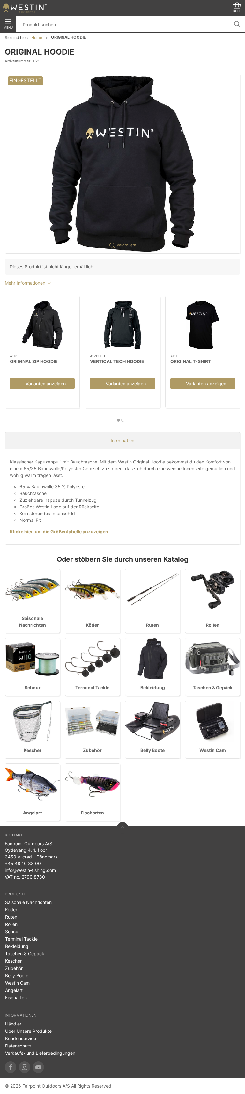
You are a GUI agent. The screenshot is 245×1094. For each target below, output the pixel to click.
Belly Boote (152, 750)
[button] (122, 164)
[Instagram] (24, 1067)
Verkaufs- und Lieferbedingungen (40, 1053)
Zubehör (92, 750)
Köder (92, 625)
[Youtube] (38, 1067)
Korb (237, 11)
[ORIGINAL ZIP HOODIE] (42, 325)
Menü (8, 27)
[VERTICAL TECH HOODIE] (122, 325)
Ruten (152, 625)
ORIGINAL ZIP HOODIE (34, 361)
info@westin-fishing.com (30, 870)
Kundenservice (20, 1038)
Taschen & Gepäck (213, 687)
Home (36, 37)
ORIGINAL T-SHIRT (190, 361)
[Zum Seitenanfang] (122, 828)
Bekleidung (152, 687)
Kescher (32, 750)
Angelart (32, 812)
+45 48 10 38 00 (23, 863)
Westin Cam (212, 750)
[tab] (118, 420)
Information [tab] (122, 440)
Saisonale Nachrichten (28, 902)
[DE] (25, 8)
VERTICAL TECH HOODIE (117, 361)
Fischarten (92, 812)
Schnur (33, 687)
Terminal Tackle (92, 687)
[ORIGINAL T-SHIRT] (202, 325)
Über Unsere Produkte (28, 1031)
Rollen (212, 625)
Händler (13, 1023)
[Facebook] (10, 1067)
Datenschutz (18, 1045)
